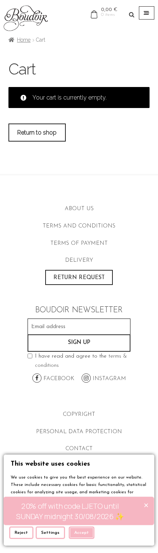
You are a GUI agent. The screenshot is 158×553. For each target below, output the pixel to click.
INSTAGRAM (108, 379)
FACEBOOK (58, 379)
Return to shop (37, 132)
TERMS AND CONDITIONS (79, 226)
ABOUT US (79, 209)
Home (23, 40)
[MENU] (146, 13)
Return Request (79, 278)
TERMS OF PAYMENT (79, 243)
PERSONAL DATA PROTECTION (79, 432)
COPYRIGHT (79, 414)
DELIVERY (79, 260)
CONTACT (79, 449)
